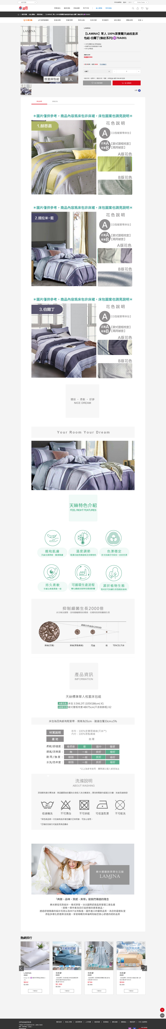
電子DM (86, 8)
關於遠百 (59, 1022)
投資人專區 (68, 1022)
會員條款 (106, 1022)
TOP (162, 1015)
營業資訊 (57, 8)
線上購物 (99, 8)
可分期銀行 (103, 64)
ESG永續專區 (117, 2)
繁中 (124, 2)
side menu (162, 1010)
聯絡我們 (132, 1022)
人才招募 (88, 1022)
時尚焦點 (109, 8)
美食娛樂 (76, 8)
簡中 (130, 2)
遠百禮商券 (78, 1022)
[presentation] (21, 968)
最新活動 (67, 8)
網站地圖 (114, 1022)
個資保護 (97, 1022)
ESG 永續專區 (143, 1022)
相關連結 (123, 1022)
